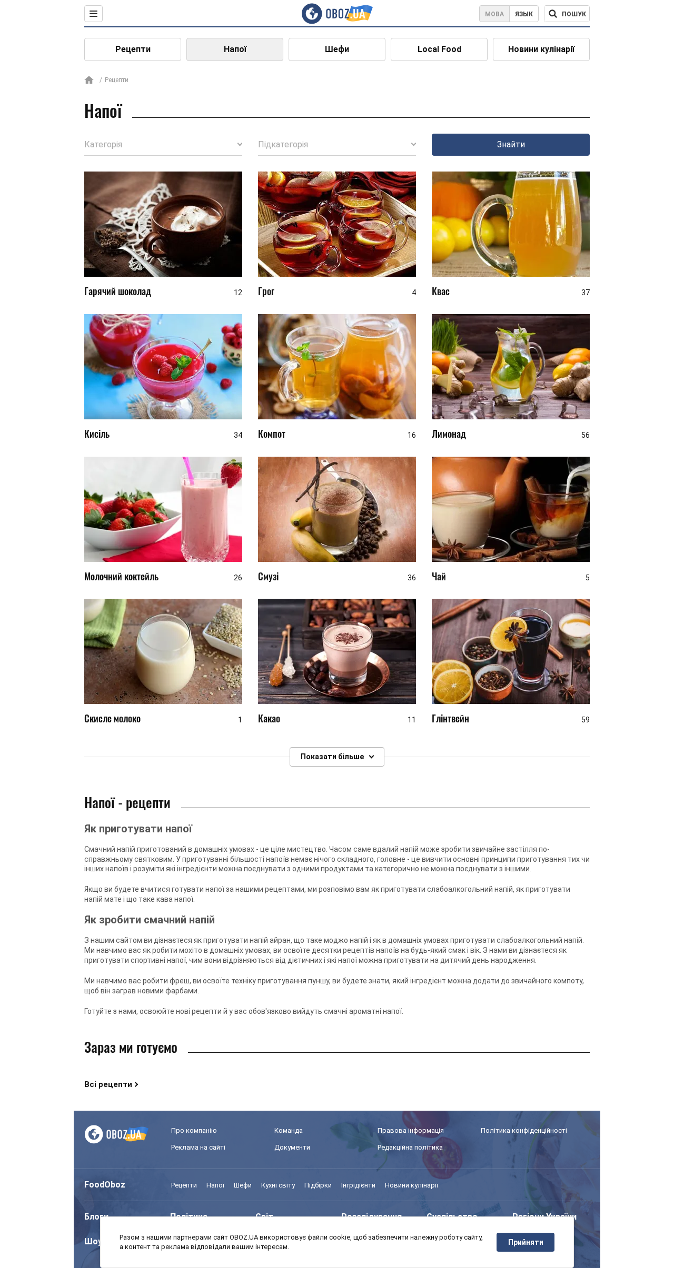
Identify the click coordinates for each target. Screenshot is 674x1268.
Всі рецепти (108, 1084)
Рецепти (133, 49)
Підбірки (318, 1185)
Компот (271, 433)
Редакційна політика (410, 1147)
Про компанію (194, 1130)
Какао (269, 718)
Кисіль (97, 433)
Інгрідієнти (358, 1185)
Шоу (93, 1241)
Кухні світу (278, 1185)
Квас (441, 291)
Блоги (96, 1217)
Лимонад (449, 433)
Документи (292, 1147)
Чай (439, 576)
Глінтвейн (450, 718)
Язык (524, 14)
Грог (266, 291)
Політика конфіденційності (524, 1130)
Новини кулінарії (541, 49)
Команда (288, 1130)
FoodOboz (104, 1185)
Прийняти (525, 1242)
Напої (235, 49)
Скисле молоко (112, 718)
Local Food (439, 49)
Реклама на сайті (198, 1147)
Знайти (511, 144)
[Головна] (89, 80)
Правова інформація (411, 1130)
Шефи (337, 49)
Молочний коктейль (121, 576)
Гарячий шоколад (117, 291)
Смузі (268, 576)
